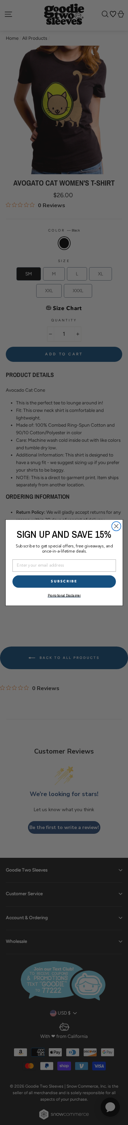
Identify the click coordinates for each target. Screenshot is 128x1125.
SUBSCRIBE (64, 581)
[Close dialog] (116, 526)
